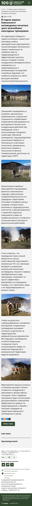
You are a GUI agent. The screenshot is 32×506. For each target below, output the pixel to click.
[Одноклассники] (5, 419)
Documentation (8, 475)
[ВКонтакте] (2, 419)
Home (3, 9)
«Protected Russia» (9, 473)
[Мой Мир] (7, 419)
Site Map (6, 478)
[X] (9, 419)
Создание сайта (14, 503)
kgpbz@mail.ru (10, 454)
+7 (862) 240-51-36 (12, 452)
